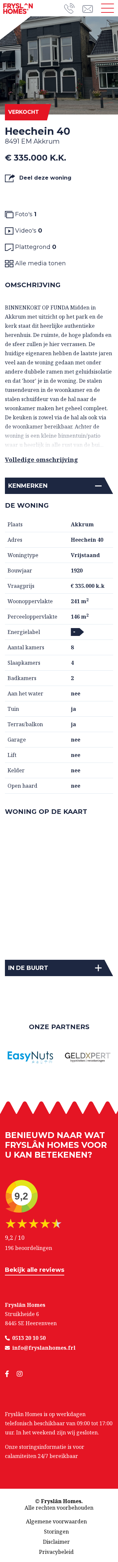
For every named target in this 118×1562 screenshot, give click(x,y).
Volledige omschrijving (41, 460)
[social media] (11, 1374)
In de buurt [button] (28, 968)
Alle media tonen (39, 263)
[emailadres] (90, 8)
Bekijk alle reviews (34, 1269)
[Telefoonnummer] (73, 8)
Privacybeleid (56, 1551)
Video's (27, 230)
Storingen (56, 1531)
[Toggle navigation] (107, 8)
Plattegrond (34, 247)
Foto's (24, 214)
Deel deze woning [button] (44, 178)
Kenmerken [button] (28, 485)
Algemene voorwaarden (56, 1521)
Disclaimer (56, 1541)
